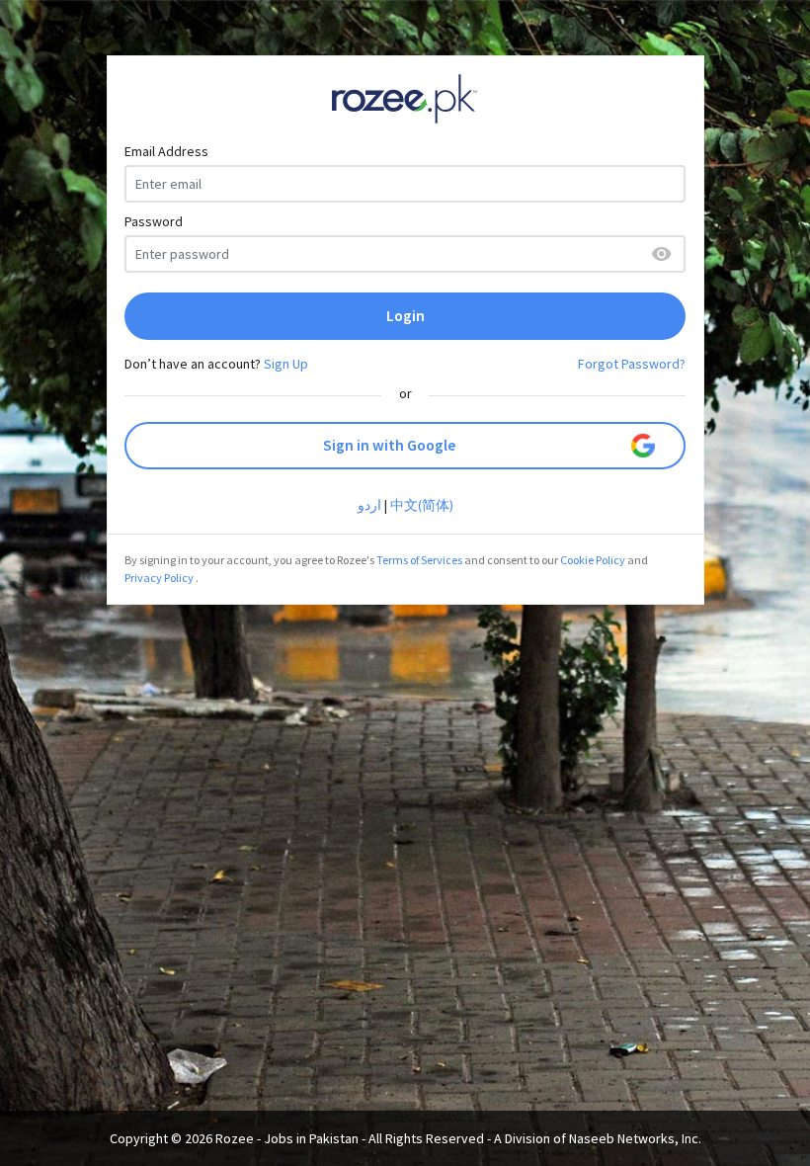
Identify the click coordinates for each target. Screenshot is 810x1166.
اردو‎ (369, 505)
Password (153, 221)
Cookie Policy (592, 559)
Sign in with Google (389, 445)
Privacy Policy (159, 577)
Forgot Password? (632, 364)
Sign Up (286, 364)
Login (405, 315)
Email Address (166, 151)
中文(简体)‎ (421, 505)
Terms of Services (419, 559)
